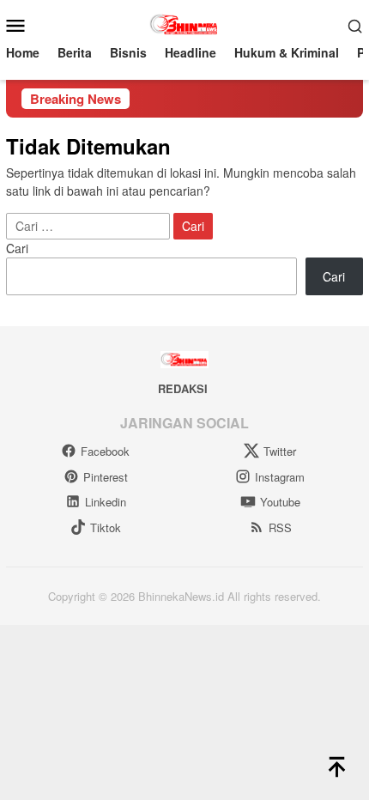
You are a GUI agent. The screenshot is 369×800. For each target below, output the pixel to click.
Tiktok (105, 527)
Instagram (280, 477)
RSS (280, 527)
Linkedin (105, 502)
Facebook (105, 451)
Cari (17, 248)
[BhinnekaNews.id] (185, 23)
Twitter (279, 451)
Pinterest (105, 477)
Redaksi (183, 388)
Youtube (280, 502)
